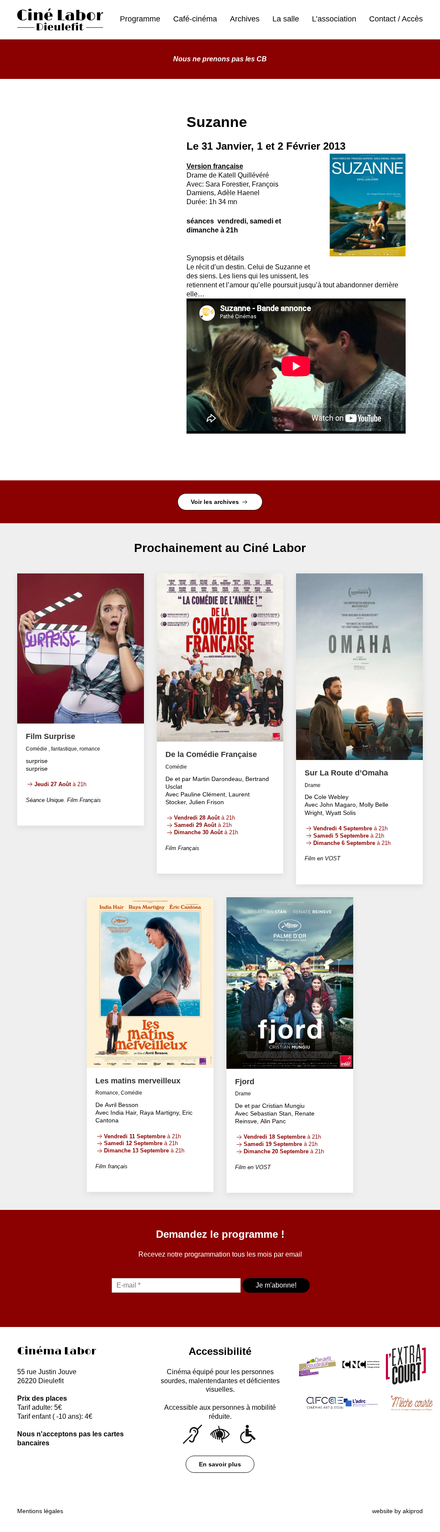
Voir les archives (216, 501)
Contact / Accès (396, 19)
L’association (334, 19)
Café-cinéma (195, 19)
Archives (245, 19)
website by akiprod (397, 1511)
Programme (140, 19)
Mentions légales (40, 1511)
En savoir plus (220, 1464)
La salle (285, 19)
